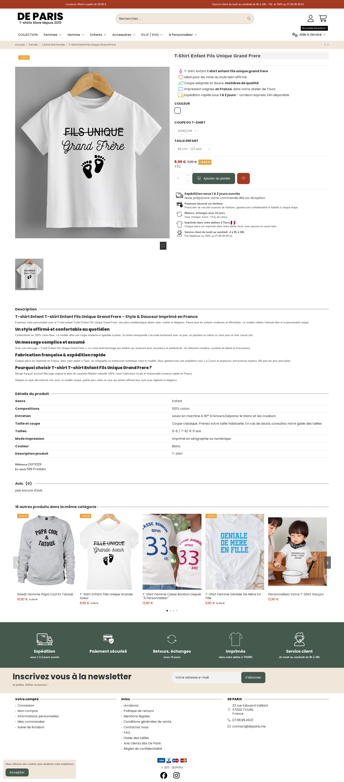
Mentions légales (137, 716)
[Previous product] (325, 44)
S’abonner (253, 677)
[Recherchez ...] (249, 19)
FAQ (127, 733)
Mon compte (28, 711)
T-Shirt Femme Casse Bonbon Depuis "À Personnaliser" (172, 596)
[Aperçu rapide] (49, 588)
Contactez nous (136, 727)
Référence (21, 464)
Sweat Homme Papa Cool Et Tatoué (45, 594)
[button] (167, 610)
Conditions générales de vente (147, 722)
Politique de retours (139, 711)
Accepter (17, 772)
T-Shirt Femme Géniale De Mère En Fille (233, 596)
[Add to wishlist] (243, 178)
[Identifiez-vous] (310, 18)
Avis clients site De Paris (142, 743)
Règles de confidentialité (143, 749)
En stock (20, 469)
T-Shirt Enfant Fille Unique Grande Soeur (106, 596)
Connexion (26, 706)
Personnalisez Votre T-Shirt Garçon (296, 594)
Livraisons (131, 706)
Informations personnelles (38, 716)
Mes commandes (31, 722)
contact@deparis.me (249, 726)
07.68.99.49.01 (242, 720)
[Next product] (328, 44)
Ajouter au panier (216, 178)
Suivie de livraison (31, 727)
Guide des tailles (136, 738)
